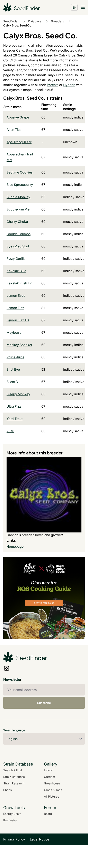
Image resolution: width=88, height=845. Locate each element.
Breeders (57, 21)
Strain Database (14, 776)
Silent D (12, 382)
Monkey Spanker (19, 345)
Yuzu (10, 431)
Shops (7, 790)
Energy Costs (12, 813)
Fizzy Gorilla (16, 258)
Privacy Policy (14, 839)
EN (74, 7)
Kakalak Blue (16, 271)
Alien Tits (13, 130)
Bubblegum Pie (18, 209)
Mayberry (14, 332)
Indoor (48, 770)
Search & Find (12, 770)
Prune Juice (15, 357)
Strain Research (13, 783)
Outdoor (49, 776)
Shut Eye (13, 369)
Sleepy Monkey (18, 394)
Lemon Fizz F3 (18, 320)
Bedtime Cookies (20, 172)
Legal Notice (39, 839)
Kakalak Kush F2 (19, 283)
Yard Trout (15, 419)
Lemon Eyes (16, 295)
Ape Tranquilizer (19, 142)
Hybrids (69, 85)
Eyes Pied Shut (18, 246)
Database (34, 21)
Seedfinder (11, 21)
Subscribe (44, 703)
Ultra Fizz (14, 406)
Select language (14, 730)
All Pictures (51, 796)
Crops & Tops (53, 790)
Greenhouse (52, 783)
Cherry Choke (17, 222)
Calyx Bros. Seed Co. (17, 25)
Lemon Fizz (15, 308)
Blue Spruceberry (20, 185)
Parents (52, 85)
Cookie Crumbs (18, 234)
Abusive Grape (18, 117)
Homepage (15, 546)
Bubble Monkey (18, 197)
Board (48, 813)
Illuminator (10, 820)
